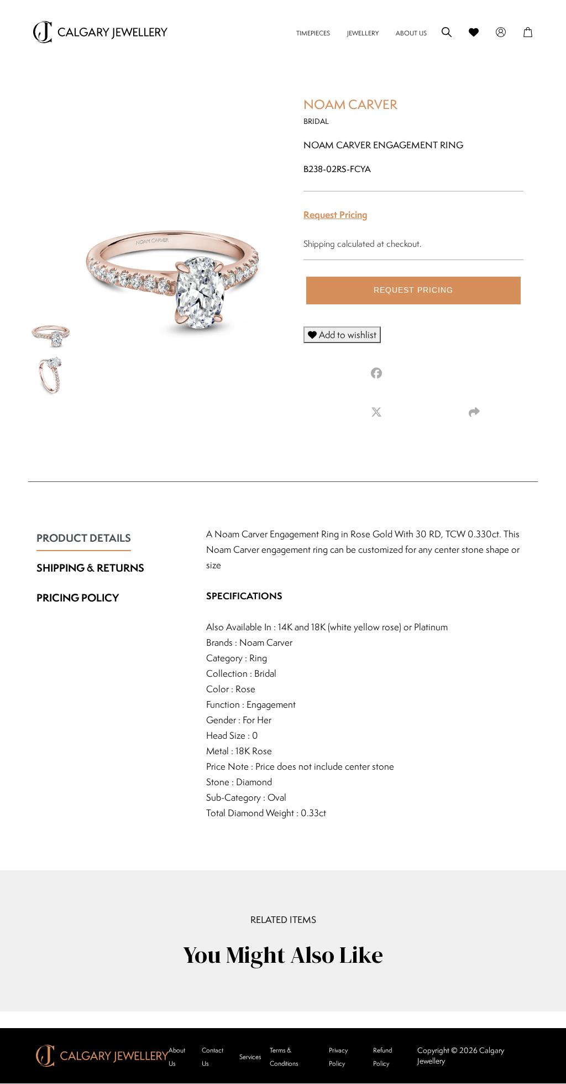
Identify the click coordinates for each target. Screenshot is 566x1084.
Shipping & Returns (90, 568)
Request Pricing (335, 214)
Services (250, 1056)
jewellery (363, 33)
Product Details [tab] (83, 538)
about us (411, 33)
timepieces (313, 33)
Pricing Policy (77, 597)
